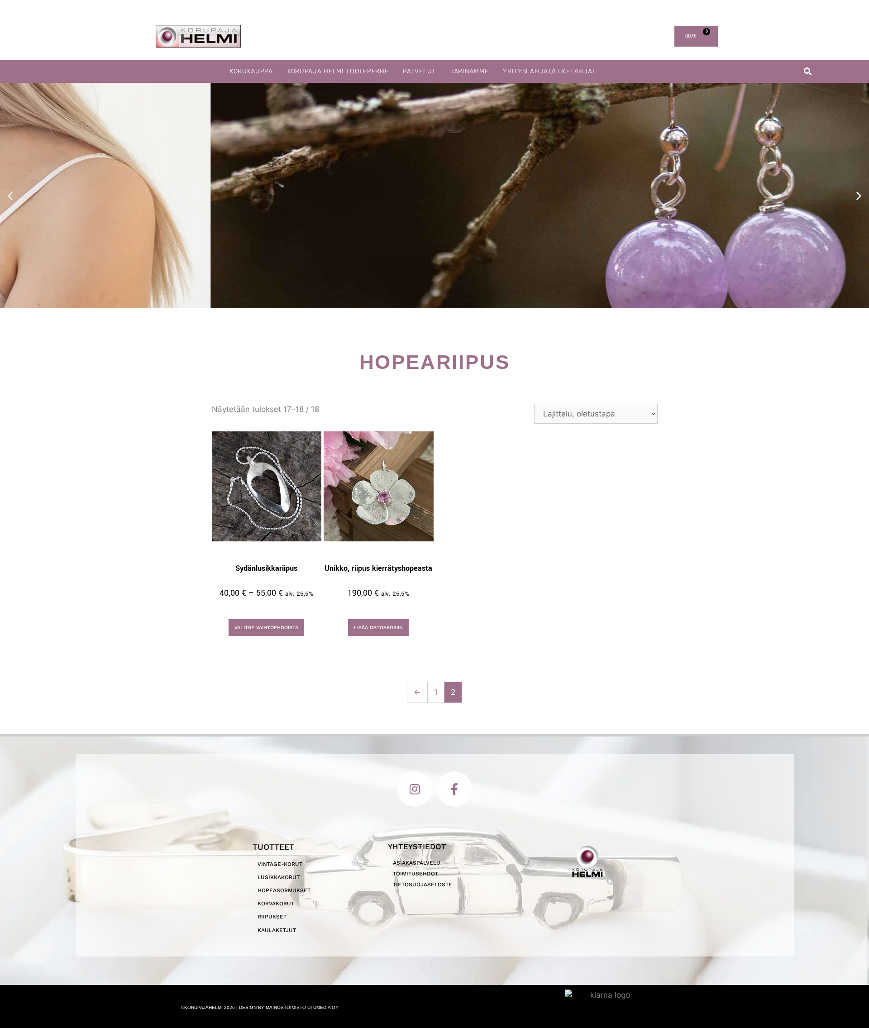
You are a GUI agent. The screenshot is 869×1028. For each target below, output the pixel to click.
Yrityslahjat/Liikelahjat (549, 71)
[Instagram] (414, 789)
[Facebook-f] (454, 789)
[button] (808, 72)
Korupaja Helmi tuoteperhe (338, 71)
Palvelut (419, 71)
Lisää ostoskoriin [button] (378, 628)
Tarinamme (469, 71)
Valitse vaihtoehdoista (266, 628)
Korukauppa (251, 71)
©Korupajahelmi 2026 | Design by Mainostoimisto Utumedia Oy (260, 1007)
